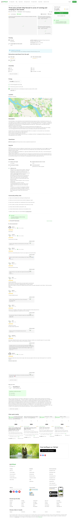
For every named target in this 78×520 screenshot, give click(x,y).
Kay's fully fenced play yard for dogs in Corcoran (30, 428)
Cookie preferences (13, 477)
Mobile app (31, 481)
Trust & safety (12, 472)
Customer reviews (32, 477)
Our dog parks (11, 1)
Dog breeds (40, 1)
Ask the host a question (14, 408)
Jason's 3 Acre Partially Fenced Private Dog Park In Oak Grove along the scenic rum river (15, 428)
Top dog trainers (34, 1)
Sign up (74, 1)
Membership (31, 474)
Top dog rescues (27, 1)
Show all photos (48, 33)
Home (30, 470)
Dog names (21, 1)
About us (11, 470)
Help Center (12, 479)
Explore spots (31, 472)
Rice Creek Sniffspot (59, 427)
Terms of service (12, 474)
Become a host (46, 1)
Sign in (70, 1)
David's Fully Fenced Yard (44, 427)
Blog (16, 1)
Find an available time (61, 15)
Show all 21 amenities (13, 73)
